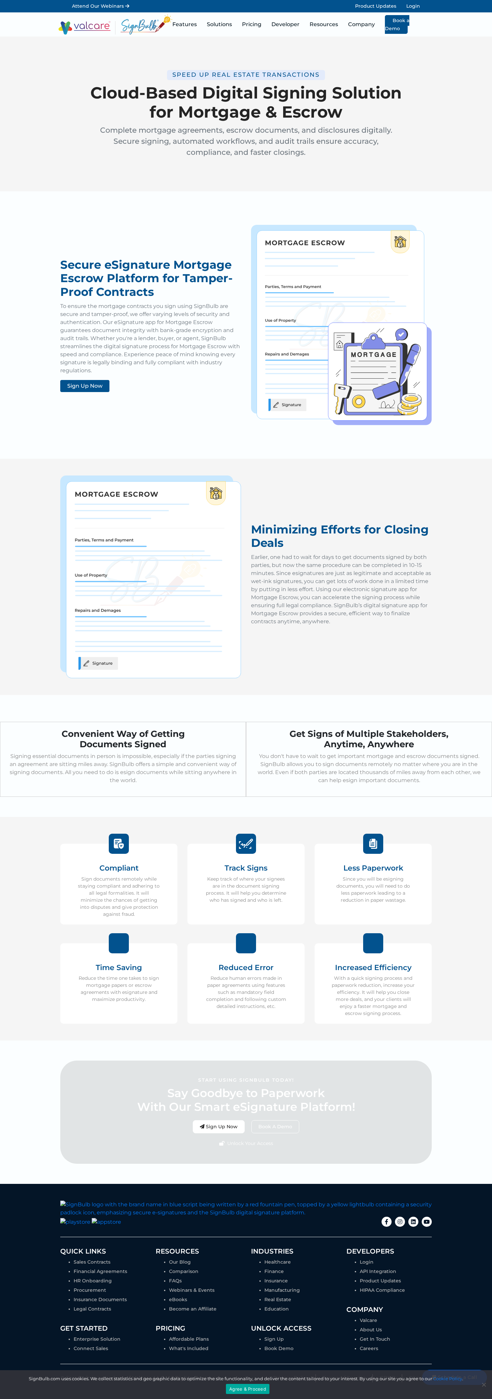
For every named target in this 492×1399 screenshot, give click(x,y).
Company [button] (361, 24)
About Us (371, 1330)
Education (276, 1309)
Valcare (368, 1320)
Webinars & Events (192, 1290)
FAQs (175, 1281)
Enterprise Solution (97, 1339)
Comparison (183, 1271)
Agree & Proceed (247, 1389)
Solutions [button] (219, 24)
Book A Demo (275, 1127)
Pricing (251, 24)
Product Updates (375, 6)
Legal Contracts (92, 1309)
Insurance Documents (100, 1299)
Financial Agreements (100, 1271)
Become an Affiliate (193, 1309)
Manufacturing (282, 1290)
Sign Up (274, 1339)
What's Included (189, 1348)
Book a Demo (397, 24)
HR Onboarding (93, 1281)
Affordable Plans (189, 1339)
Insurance (276, 1281)
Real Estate (277, 1299)
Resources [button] (324, 24)
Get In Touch (375, 1339)
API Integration (378, 1271)
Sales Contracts (92, 1262)
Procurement (90, 1290)
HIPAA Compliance (382, 1290)
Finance (274, 1271)
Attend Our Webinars (98, 6)
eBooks (178, 1299)
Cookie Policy (447, 1378)
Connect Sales (91, 1348)
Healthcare (277, 1262)
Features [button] (184, 24)
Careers (369, 1348)
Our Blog (180, 1262)
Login (413, 6)
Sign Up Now (84, 386)
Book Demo (279, 1348)
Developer (285, 24)
